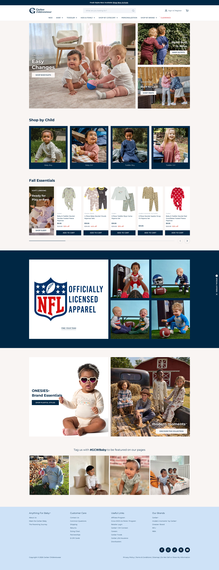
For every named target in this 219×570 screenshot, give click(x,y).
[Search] (133, 10)
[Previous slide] (180, 241)
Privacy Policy (128, 557)
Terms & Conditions (143, 557)
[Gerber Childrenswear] (130, 279)
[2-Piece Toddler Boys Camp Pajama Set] (123, 198)
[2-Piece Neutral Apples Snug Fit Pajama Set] (150, 198)
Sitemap (156, 557)
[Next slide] (187, 241)
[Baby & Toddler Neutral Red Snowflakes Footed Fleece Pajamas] (177, 198)
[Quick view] (78, 191)
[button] (216, 285)
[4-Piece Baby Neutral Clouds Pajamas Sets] (95, 198)
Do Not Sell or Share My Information (175, 557)
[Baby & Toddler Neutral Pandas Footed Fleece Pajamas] (68, 198)
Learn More (49, 475)
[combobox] (109, 10)
